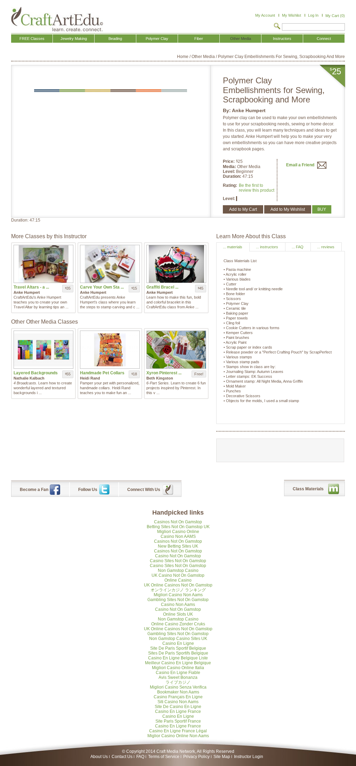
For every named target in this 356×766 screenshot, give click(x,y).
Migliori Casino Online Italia (178, 667)
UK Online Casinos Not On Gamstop (178, 585)
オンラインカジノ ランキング (178, 590)
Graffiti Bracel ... (162, 287)
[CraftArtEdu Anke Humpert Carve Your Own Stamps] (110, 264)
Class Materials (308, 488)
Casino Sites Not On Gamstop (178, 560)
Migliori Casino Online (178, 531)
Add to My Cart (243, 209)
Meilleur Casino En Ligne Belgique (178, 662)
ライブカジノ (178, 682)
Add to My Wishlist (287, 209)
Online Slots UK (178, 614)
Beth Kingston (159, 378)
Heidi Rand (90, 378)
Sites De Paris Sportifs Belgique (178, 653)
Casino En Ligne (178, 643)
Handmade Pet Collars (102, 372)
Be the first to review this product (256, 188)
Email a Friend (300, 165)
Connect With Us (143, 489)
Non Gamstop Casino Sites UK (178, 638)
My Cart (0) (335, 16)
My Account (265, 15)
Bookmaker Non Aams (178, 692)
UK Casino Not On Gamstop (178, 575)
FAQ (140, 756)
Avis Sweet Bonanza (178, 677)
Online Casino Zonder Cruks (178, 624)
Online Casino (178, 580)
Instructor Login (248, 756)
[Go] (277, 27)
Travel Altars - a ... (31, 287)
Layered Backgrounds (36, 372)
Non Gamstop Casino (178, 570)
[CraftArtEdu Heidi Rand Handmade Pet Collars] (110, 350)
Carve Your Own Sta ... (102, 287)
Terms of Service (163, 756)
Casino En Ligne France (178, 711)
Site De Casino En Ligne (178, 706)
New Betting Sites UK (178, 546)
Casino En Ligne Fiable (178, 672)
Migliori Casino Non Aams (178, 594)
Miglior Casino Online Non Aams (178, 735)
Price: (229, 161)
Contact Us (122, 756)
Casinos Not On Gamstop (178, 521)
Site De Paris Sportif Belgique (178, 648)
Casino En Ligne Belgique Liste (178, 658)
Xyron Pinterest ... (163, 372)
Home (182, 56)
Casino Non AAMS (178, 536)
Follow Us (87, 489)
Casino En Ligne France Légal (178, 730)
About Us (99, 756)
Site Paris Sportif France (178, 721)
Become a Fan (34, 489)
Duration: (232, 176)
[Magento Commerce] (57, 19)
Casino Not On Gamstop (178, 555)
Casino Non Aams (178, 604)
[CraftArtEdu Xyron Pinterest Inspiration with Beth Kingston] (176, 350)
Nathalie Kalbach (29, 378)
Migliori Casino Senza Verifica (178, 687)
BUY (321, 209)
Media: (230, 166)
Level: (229, 171)
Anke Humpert (249, 110)
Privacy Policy (196, 756)
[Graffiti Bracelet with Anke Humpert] (176, 264)
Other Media (203, 56)
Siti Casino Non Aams (178, 701)
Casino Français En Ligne (178, 696)
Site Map (221, 756)
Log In (313, 15)
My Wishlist (291, 15)
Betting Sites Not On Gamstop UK (178, 526)
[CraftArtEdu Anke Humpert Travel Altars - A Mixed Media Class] (43, 264)
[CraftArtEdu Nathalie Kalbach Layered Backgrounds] (43, 350)
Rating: (230, 185)
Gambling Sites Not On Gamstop (178, 599)
